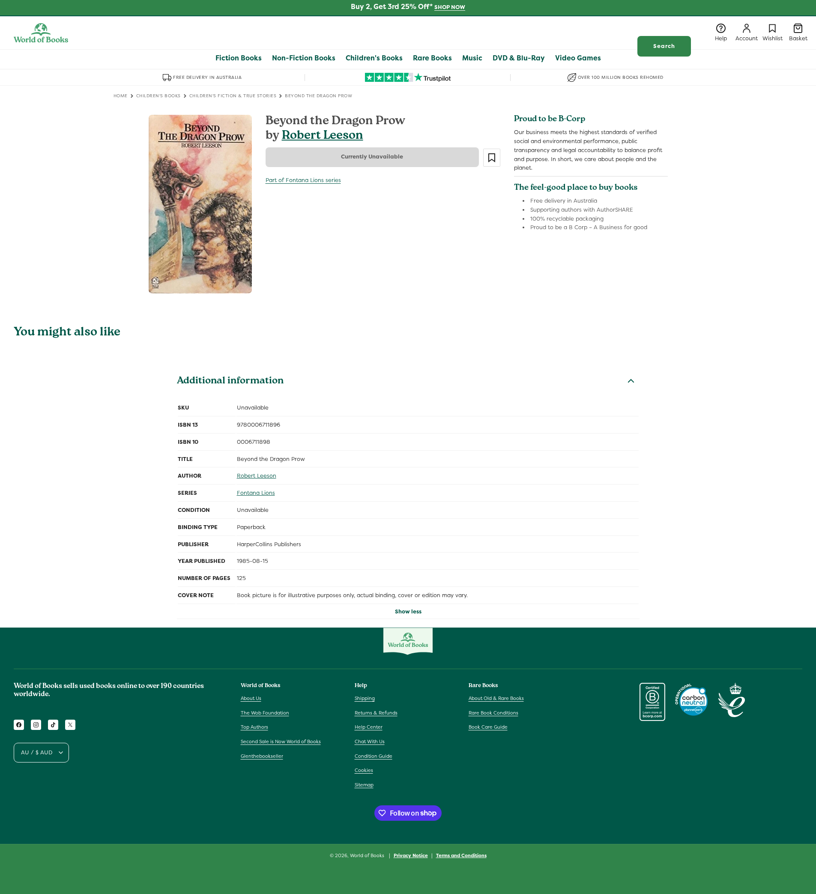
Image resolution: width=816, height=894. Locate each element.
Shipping (365, 698)
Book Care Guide (488, 727)
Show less (408, 611)
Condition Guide (373, 756)
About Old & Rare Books (496, 698)
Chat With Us (370, 741)
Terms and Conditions (461, 855)
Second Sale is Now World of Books (281, 741)
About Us (251, 698)
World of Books (368, 855)
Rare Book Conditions (493, 712)
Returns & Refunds (376, 712)
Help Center (369, 727)
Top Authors (254, 727)
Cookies (364, 770)
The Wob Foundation (265, 712)
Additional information (230, 381)
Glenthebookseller (262, 756)
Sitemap (364, 784)
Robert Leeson (322, 136)
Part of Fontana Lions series (303, 180)
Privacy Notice (411, 855)
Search (664, 46)
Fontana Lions (256, 493)
